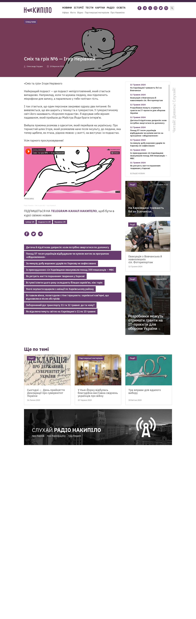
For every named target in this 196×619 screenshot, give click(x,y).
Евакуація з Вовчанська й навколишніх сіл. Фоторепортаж (146, 99)
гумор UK (29, 222)
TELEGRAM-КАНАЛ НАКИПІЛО (74, 211)
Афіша (65, 12)
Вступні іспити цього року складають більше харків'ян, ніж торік (64, 282)
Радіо (111, 7)
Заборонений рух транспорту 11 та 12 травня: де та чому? (60, 305)
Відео (80, 12)
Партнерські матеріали (97, 12)
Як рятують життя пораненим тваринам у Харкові (55, 276)
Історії (78, 7)
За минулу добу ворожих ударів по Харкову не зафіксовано (61, 263)
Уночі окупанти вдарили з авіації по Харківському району (60, 289)
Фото (73, 12)
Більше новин (137, 173)
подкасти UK (44, 222)
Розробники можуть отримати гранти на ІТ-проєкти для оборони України (147, 110)
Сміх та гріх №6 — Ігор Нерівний (45, 205)
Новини (67, 7)
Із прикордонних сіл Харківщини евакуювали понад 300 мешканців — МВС (70, 269)
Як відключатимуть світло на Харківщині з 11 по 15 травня (60, 311)
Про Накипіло (118, 12)
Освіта (121, 7)
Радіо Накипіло (29, 205)
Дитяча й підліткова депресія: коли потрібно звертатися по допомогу (67, 247)
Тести (89, 7)
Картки (100, 7)
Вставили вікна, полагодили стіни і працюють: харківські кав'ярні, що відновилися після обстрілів (67, 297)
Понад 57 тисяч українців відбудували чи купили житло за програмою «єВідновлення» (67, 255)
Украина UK (60, 222)
